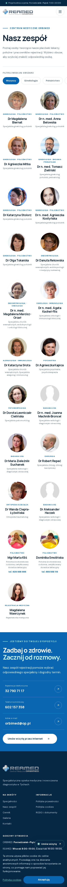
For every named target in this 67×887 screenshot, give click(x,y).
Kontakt (7, 823)
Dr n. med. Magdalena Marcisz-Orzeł (17, 314)
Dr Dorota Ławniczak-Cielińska (17, 414)
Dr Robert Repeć (49, 461)
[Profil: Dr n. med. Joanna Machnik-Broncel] (49, 394)
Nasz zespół (9, 806)
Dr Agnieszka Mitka (17, 164)
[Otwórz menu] (60, 12)
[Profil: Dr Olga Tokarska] (17, 242)
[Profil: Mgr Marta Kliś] (17, 539)
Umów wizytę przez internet (25, 738)
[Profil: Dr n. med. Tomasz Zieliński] (49, 145)
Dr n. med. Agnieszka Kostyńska (49, 217)
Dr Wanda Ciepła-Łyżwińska (17, 511)
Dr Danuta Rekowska (50, 260)
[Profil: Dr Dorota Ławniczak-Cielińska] (17, 394)
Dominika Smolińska (49, 557)
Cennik (6, 812)
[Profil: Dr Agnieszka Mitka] (17, 145)
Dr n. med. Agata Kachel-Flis (49, 309)
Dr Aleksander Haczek (49, 511)
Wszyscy (11, 80)
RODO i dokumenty (46, 812)
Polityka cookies (45, 806)
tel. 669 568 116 (50, 571)
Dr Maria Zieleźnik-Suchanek (17, 463)
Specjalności (10, 801)
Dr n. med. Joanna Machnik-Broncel (49, 414)
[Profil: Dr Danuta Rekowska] (49, 242)
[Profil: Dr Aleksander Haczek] (49, 491)
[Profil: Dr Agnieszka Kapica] (49, 347)
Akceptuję (44, 879)
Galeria (7, 818)
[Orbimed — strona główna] (18, 12)
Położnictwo (53, 80)
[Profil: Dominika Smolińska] (49, 539)
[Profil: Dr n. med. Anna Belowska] (49, 100)
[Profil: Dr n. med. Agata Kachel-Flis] (49, 289)
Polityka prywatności (47, 801)
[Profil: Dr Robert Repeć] (49, 442)
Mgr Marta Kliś (17, 557)
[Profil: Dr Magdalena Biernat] (17, 100)
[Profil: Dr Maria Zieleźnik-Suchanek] (17, 442)
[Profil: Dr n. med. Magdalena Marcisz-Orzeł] (17, 289)
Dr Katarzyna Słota (17, 365)
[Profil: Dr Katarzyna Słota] (17, 347)
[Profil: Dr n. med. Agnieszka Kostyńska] (49, 196)
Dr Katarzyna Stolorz (17, 215)
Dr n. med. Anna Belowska (50, 120)
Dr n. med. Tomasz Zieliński (50, 168)
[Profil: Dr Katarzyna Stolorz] (17, 196)
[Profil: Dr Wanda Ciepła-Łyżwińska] (17, 491)
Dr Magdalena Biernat (17, 120)
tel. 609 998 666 (17, 571)
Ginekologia (31, 80)
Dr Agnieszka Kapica (50, 365)
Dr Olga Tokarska (17, 260)
